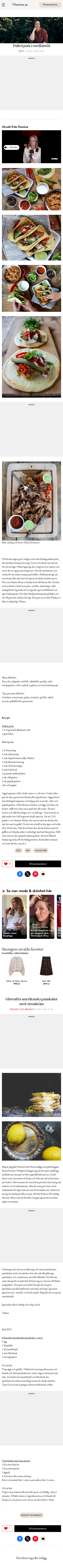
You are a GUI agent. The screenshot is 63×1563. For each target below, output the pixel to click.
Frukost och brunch (22, 1009)
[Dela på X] (28, 873)
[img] (7, 864)
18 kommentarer (38, 864)
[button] (14, 917)
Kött (21, 51)
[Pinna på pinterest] (35, 873)
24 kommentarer (38, 1529)
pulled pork (41, 851)
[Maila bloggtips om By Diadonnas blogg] (43, 873)
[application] (31, 146)
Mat (28, 851)
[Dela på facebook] (20, 873)
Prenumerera (50, 5)
